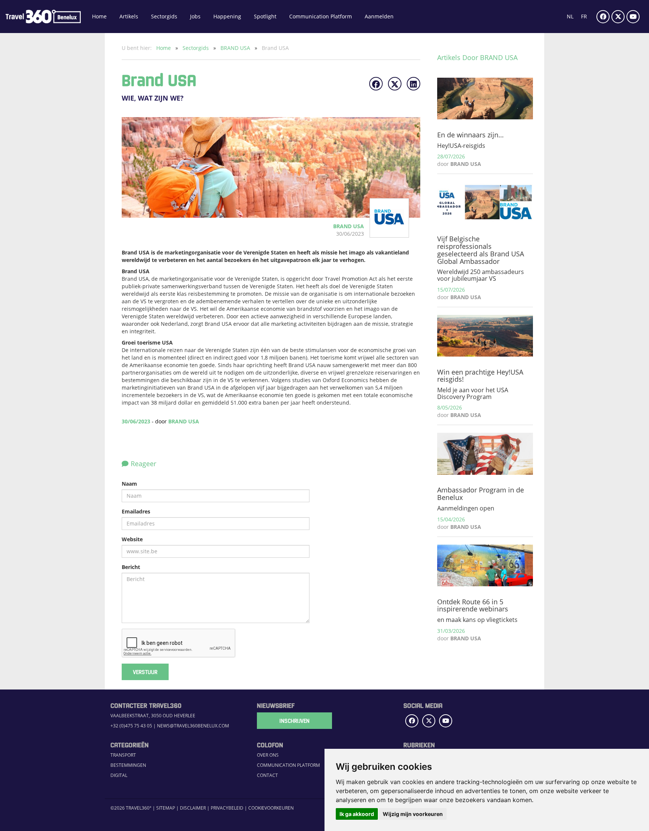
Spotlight (265, 16)
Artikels (128, 16)
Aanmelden (379, 16)
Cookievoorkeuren (271, 808)
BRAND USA (236, 47)
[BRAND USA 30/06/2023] (382, 233)
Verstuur (145, 671)
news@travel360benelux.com (193, 726)
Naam (129, 483)
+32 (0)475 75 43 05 (131, 726)
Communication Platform (320, 16)
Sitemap (165, 808)
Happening (227, 16)
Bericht (131, 567)
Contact (267, 775)
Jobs (195, 16)
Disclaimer (193, 808)
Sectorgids (164, 16)
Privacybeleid (227, 808)
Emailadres (136, 511)
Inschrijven (294, 720)
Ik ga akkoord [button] (357, 814)
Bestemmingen (128, 765)
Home (99, 16)
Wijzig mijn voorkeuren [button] (413, 814)
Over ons (268, 755)
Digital (118, 775)
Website (132, 539)
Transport (123, 755)
